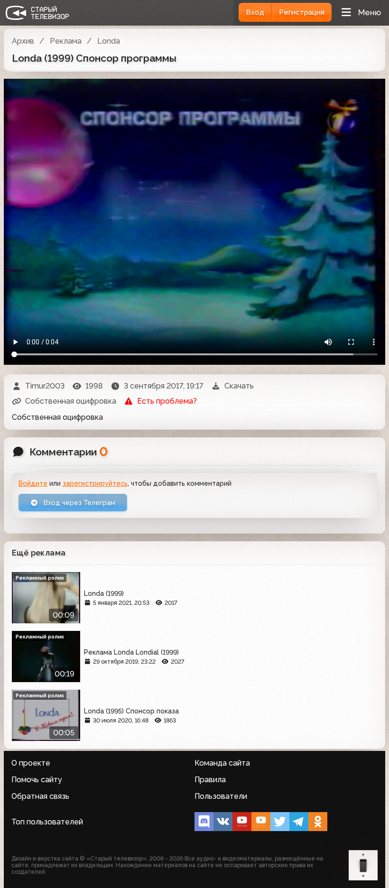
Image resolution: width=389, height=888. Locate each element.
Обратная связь (40, 796)
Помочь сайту (36, 779)
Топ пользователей (47, 821)
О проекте (30, 763)
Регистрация (301, 12)
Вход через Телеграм (78, 503)
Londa (108, 41)
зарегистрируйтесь (95, 483)
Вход (255, 12)
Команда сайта (222, 763)
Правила (210, 779)
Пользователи (220, 796)
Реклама (66, 41)
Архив (23, 41)
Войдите (33, 483)
